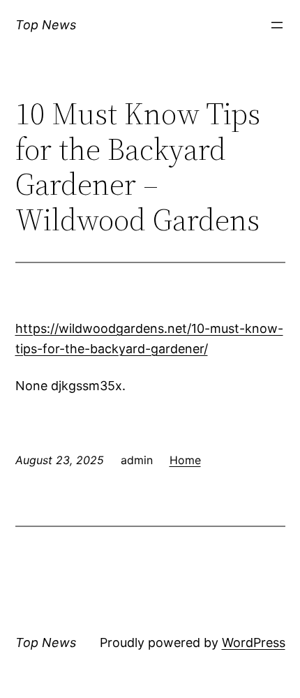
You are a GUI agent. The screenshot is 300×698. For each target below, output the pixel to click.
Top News (45, 24)
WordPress (253, 642)
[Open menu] (277, 25)
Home (185, 460)
